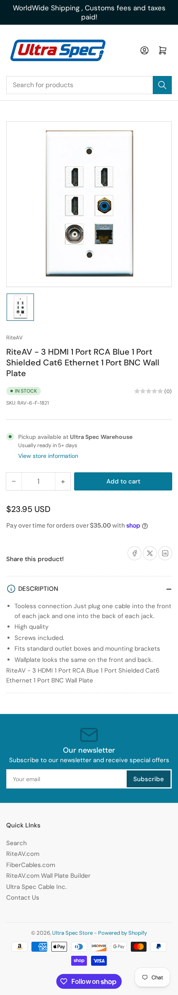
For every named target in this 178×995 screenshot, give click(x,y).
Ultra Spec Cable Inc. (36, 887)
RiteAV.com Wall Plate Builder (48, 876)
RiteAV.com (22, 854)
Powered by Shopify (122, 932)
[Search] (162, 85)
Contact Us (22, 897)
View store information (48, 456)
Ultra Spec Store (72, 932)
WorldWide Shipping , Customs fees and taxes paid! (89, 12)
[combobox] (89, 85)
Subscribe (148, 779)
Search (16, 843)
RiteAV (14, 337)
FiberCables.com (30, 865)
